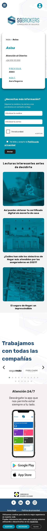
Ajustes (36, 527)
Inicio (8, 39)
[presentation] (4, 368)
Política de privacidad (31, 510)
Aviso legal (11, 510)
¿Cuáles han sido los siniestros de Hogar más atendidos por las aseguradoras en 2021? (23, 259)
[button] (9, 377)
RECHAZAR (23, 527)
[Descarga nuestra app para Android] (23, 469)
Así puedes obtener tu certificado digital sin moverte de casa (23, 211)
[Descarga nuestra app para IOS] (23, 478)
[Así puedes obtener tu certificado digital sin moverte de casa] (23, 189)
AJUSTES (34, 522)
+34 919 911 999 (13, 60)
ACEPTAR (8, 527)
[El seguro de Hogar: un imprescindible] (23, 284)
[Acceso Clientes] (39, 6)
